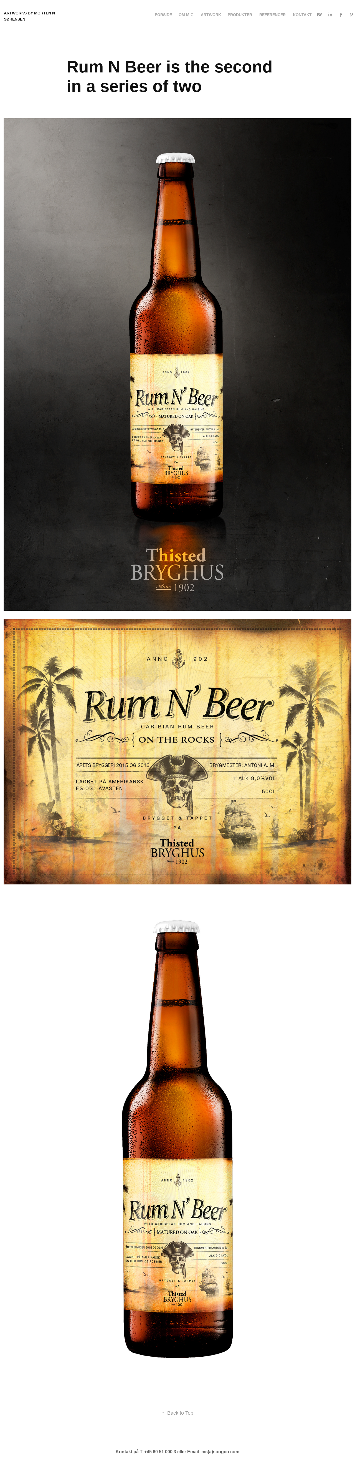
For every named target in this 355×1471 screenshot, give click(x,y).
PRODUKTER (240, 14)
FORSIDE (163, 14)
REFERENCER (272, 14)
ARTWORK (211, 14)
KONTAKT (302, 14)
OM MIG (186, 14)
